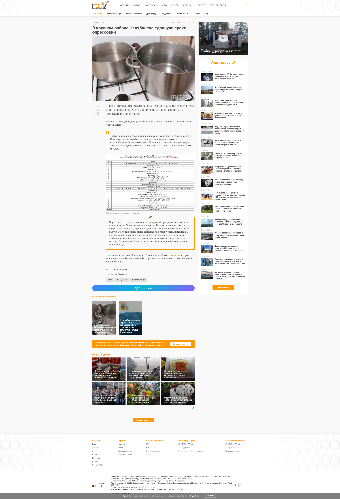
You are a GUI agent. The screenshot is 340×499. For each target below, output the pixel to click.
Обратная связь (125, 454)
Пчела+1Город (201, 14)
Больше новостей (143, 420)
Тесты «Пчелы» (183, 14)
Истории (188, 5)
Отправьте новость (180, 344)
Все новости (223, 287)
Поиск (120, 448)
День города (152, 14)
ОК (193, 23)
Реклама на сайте (232, 451)
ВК (189, 23)
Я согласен (210, 496)
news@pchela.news (186, 448)
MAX (185, 23)
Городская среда (113, 14)
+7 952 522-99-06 (185, 444)
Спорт (174, 5)
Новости (124, 5)
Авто (164, 5)
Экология (151, 5)
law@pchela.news (179, 489)
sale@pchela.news (232, 448)
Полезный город (125, 451)
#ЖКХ (109, 280)
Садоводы (167, 14)
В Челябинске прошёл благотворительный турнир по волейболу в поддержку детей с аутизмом (221, 51)
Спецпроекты (218, 5)
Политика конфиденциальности (192, 451)
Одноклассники (153, 451)
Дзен (148, 454)
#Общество (122, 280)
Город (137, 5)
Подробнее (194, 496)
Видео (201, 5)
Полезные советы (134, 14)
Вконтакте (150, 448)
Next (246, 38)
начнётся (175, 255)
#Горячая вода (138, 280)
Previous (201, 38)
